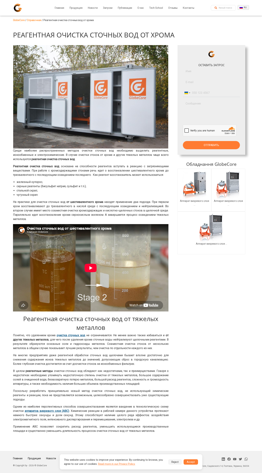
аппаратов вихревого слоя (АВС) (47, 411)
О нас (140, 7)
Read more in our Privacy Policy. (116, 464)
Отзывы (173, 7)
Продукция (76, 7)
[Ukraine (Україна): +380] (187, 93)
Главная (59, 7)
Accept (191, 462)
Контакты (188, 7)
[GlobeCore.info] (17, 7)
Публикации (125, 7)
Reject (175, 462)
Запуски (107, 7)
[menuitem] (59, 7)
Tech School (156, 7)
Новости (93, 7)
